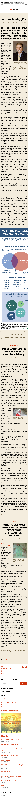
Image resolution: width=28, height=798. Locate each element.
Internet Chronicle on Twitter (9, 710)
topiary (22, 651)
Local (14, 15)
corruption (12, 337)
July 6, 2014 (14, 22)
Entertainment (14, 345)
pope (17, 515)
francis (13, 515)
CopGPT (3, 785)
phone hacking (13, 651)
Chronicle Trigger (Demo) (8, 703)
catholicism (9, 515)
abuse (4, 515)
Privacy (3, 704)
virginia (20, 339)
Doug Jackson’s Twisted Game (10, 739)
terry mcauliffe (14, 339)
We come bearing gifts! (14, 19)
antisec (5, 650)
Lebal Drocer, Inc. (6, 671)
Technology (13, 521)
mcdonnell (19, 337)
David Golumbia (5, 771)
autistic (8, 650)
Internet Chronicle (10, 793)
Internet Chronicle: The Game (9, 744)
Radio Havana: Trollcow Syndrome (11, 776)
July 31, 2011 (14, 539)
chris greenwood (15, 650)
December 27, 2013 (19, 357)
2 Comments (23, 539)
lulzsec (7, 651)
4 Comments (23, 22)
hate (16, 337)
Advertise (4, 673)
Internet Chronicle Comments (9, 755)
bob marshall (6, 337)
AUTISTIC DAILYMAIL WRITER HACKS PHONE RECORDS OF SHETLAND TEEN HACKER (14, 530)
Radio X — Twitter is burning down (11, 781)
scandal (8, 339)
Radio (2, 666)
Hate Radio (5, 736)
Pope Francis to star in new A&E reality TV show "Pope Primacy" (14, 351)
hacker (20, 650)
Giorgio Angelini (5, 760)
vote (23, 339)
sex (23, 515)
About (3, 699)
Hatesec (7, 22)
